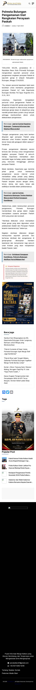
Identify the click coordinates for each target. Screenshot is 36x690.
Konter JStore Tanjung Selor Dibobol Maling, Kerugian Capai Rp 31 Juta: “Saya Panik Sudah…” (17, 369)
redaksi (7, 26)
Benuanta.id (18, 684)
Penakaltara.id (10, 681)
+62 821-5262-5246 (17, 666)
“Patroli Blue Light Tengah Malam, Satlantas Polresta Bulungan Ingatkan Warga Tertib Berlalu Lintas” (17, 360)
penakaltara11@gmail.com (19, 663)
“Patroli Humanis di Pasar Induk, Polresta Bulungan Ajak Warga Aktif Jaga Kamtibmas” (17, 351)
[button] (29, 3)
